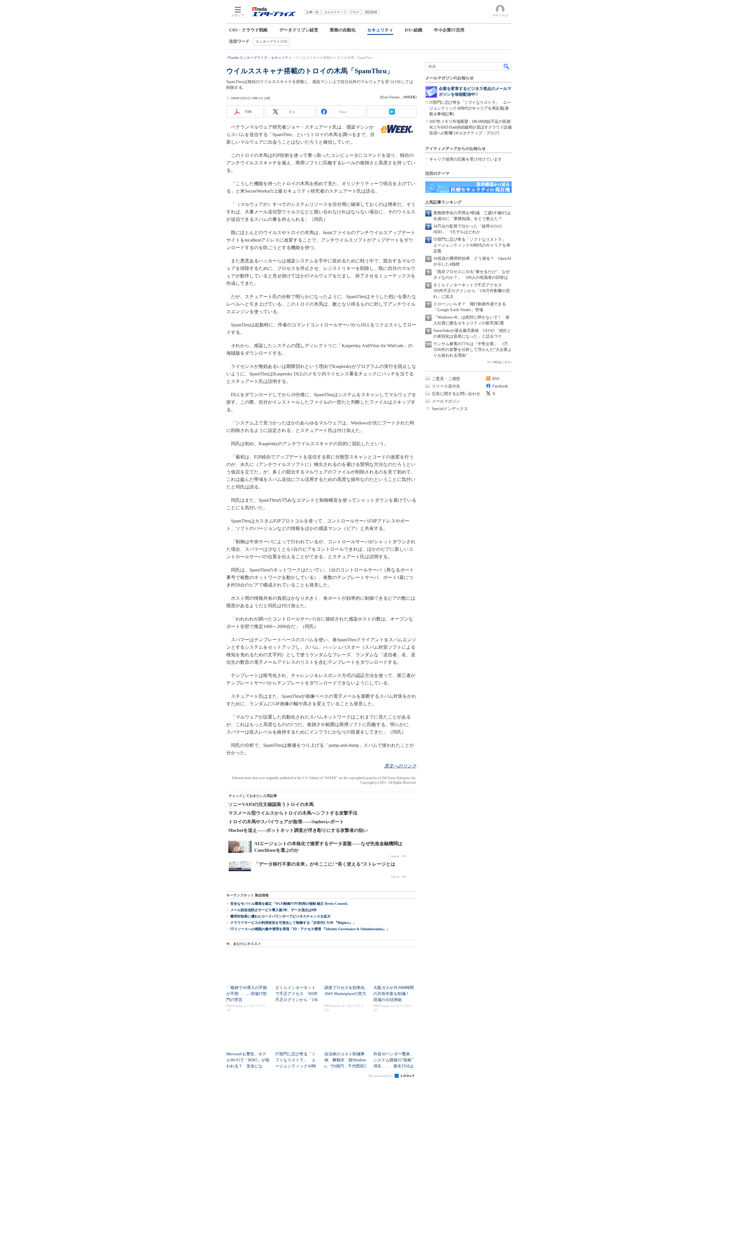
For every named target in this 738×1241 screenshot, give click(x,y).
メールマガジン (446, 401)
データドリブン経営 (298, 30)
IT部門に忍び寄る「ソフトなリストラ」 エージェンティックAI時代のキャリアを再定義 (471, 245)
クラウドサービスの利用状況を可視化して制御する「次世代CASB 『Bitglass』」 (293, 923)
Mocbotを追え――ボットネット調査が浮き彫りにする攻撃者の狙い (298, 830)
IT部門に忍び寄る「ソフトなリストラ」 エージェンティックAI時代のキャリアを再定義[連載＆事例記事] (470, 108)
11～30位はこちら (498, 362)
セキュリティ (380, 30)
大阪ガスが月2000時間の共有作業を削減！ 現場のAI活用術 (393, 994)
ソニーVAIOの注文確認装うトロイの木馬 (271, 804)
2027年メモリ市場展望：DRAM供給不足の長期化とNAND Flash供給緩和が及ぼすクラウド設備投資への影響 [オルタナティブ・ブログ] (470, 127)
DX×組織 (413, 30)
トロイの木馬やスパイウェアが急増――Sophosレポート (286, 821)
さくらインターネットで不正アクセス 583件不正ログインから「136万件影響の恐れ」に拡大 (471, 291)
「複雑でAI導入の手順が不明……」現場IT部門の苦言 (246, 994)
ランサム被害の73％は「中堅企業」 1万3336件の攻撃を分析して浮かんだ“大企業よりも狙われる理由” (472, 350)
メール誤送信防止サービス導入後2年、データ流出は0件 (273, 910)
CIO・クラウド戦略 (248, 30)
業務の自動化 (343, 30)
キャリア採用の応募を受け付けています (465, 159)
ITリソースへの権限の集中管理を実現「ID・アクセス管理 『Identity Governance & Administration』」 (310, 929)
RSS (496, 379)
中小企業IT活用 (449, 30)
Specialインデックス (450, 409)
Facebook (500, 386)
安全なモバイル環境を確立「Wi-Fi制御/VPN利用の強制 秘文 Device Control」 (290, 904)
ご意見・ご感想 (446, 379)
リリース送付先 (446, 386)
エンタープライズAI (271, 42)
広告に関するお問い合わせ (456, 394)
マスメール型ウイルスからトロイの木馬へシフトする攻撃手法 (292, 813)
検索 (506, 66)
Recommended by (381, 1076)
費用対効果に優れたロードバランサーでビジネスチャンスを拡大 (280, 916)
